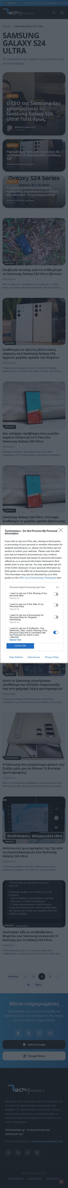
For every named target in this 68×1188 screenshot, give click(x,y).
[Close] (62, 531)
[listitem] (34, 587)
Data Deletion (16, 657)
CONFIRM (20, 646)
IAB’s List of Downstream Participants (37, 577)
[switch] (55, 594)
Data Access (34, 657)
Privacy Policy (52, 657)
